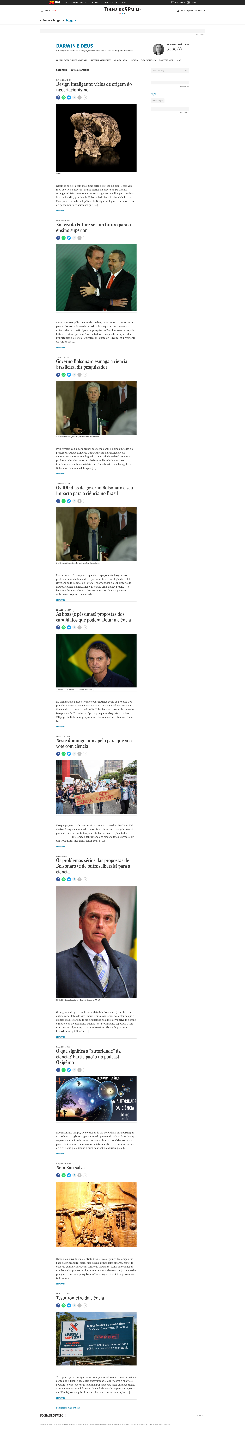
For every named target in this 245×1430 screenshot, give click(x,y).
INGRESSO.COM (71, 2)
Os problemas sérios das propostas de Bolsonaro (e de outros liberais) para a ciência (93, 866)
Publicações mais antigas (68, 1407)
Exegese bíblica (148, 60)
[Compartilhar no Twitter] (69, 97)
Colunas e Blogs (50, 20)
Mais (179, 60)
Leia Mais (60, 210)
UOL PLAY (114, 2)
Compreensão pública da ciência (71, 60)
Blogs (70, 20)
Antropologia (157, 100)
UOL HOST (84, 2)
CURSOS (104, 2)
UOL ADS (123, 2)
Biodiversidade (166, 60)
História (134, 60)
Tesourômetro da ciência (80, 1298)
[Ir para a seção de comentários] (79, 97)
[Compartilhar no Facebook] (58, 97)
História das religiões (100, 60)
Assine (55, 10)
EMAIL (193, 2)
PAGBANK (95, 2)
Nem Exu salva (70, 1167)
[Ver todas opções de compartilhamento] (74, 97)
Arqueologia (120, 60)
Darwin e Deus (74, 45)
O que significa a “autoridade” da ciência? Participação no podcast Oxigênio (88, 1057)
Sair (191, 10)
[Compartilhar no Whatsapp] (64, 97)
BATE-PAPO (180, 2)
